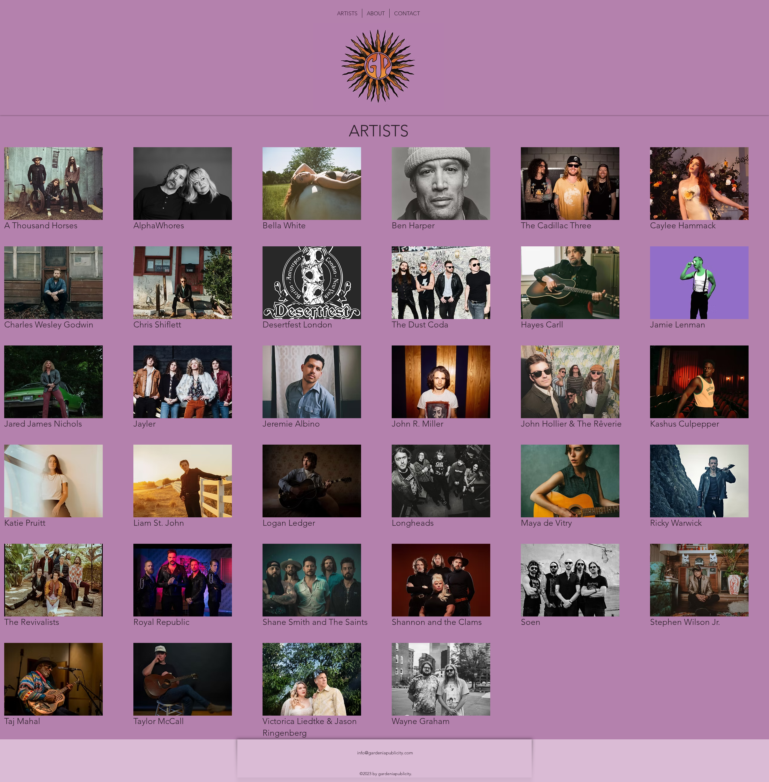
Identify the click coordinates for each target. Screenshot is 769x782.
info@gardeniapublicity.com (385, 753)
